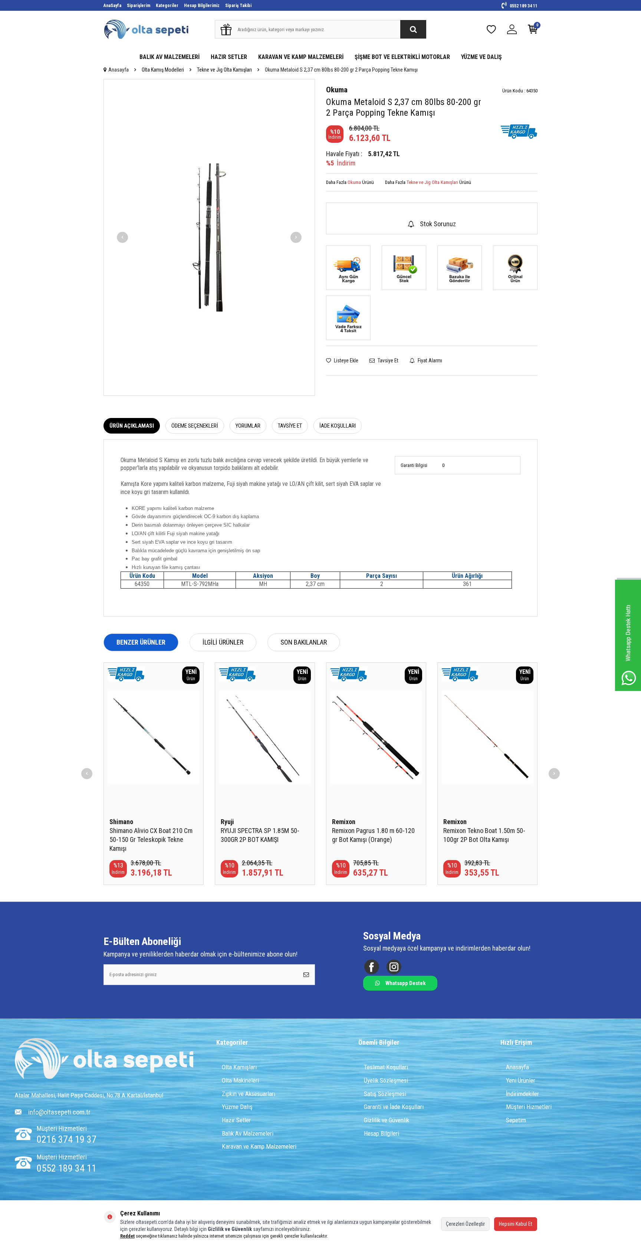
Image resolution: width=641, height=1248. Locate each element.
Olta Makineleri (240, 1080)
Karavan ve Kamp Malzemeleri (259, 1146)
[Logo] (104, 1059)
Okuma (337, 89)
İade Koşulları (337, 425)
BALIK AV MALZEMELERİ (169, 56)
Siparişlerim (138, 5)
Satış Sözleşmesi (385, 1093)
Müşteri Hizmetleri (529, 1106)
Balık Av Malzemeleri (247, 1133)
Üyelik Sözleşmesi (386, 1080)
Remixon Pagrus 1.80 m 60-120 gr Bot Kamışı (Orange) (373, 835)
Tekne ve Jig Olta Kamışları (224, 70)
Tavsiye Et (387, 360)
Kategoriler (167, 5)
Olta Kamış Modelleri (163, 70)
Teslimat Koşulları (386, 1067)
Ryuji (227, 822)
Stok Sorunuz (438, 224)
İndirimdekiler (522, 1093)
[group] (209, 237)
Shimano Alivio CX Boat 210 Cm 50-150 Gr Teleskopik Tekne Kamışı (151, 839)
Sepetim (516, 1120)
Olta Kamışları (239, 1067)
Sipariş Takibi (238, 5)
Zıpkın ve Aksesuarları (248, 1093)
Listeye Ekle (345, 360)
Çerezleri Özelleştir (465, 1224)
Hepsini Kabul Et (515, 1224)
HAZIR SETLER (229, 56)
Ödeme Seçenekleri (194, 425)
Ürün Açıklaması (131, 425)
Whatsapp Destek (405, 983)
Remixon (343, 822)
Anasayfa (118, 70)
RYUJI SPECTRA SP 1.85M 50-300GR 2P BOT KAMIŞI (260, 835)
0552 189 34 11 (523, 6)
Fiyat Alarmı (429, 360)
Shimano (121, 822)
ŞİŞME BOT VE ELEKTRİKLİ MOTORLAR (402, 56)
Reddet (127, 1236)
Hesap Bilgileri (381, 1133)
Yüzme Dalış (237, 1106)
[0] (533, 31)
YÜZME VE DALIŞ (481, 56)
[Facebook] (371, 966)
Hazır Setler (236, 1120)
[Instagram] (393, 966)
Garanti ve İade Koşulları (394, 1106)
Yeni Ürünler (520, 1080)
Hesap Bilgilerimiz (202, 5)
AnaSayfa (112, 5)
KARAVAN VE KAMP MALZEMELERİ (300, 56)
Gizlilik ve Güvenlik (386, 1120)
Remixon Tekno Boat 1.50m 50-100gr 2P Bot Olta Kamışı (484, 835)
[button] (122, 237)
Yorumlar (248, 425)
